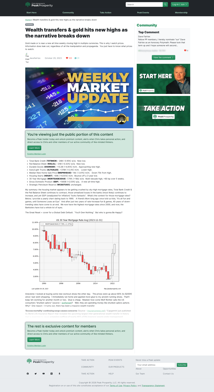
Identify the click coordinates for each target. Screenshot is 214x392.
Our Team (140, 373)
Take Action (105, 12)
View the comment (162, 57)
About (138, 368)
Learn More (34, 148)
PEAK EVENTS (115, 360)
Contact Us (168, 373)
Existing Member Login (36, 154)
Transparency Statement (153, 385)
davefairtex (35, 58)
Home (28, 19)
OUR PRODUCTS (116, 367)
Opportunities (169, 368)
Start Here (32, 12)
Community (68, 12)
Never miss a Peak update (148, 360)
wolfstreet (66, 303)
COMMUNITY (87, 367)
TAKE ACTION (87, 360)
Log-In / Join (179, 4)
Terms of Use (116, 385)
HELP (111, 373)
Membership (181, 12)
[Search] (165, 4)
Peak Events (143, 12)
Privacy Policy (129, 385)
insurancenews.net (96, 310)
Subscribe (182, 365)
